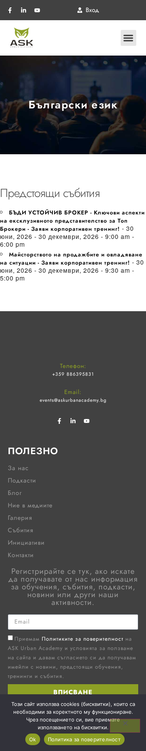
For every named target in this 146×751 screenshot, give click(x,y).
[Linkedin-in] (23, 10)
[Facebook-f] (10, 10)
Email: (73, 392)
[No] (125, 726)
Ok (32, 739)
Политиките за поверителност (82, 638)
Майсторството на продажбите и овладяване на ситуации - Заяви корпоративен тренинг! (71, 259)
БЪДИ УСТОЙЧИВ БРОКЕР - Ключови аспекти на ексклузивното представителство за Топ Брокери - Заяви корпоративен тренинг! (72, 221)
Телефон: (73, 366)
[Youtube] (37, 10)
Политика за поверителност (84, 739)
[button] (129, 38)
